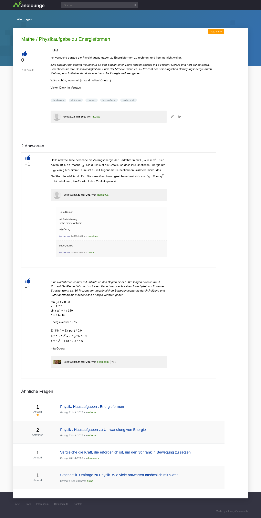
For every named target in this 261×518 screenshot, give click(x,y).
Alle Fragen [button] (24, 19)
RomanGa (102, 194)
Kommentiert (65, 236)
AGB (17, 504)
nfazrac (96, 116)
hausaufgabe (109, 100)
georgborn (93, 236)
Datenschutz (61, 504)
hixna (90, 481)
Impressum (42, 504)
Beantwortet (70, 194)
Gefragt (67, 116)
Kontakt (78, 504)
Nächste (216, 31)
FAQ (28, 504)
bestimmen (58, 100)
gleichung (76, 100)
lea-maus (93, 458)
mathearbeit (128, 100)
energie (91, 100)
